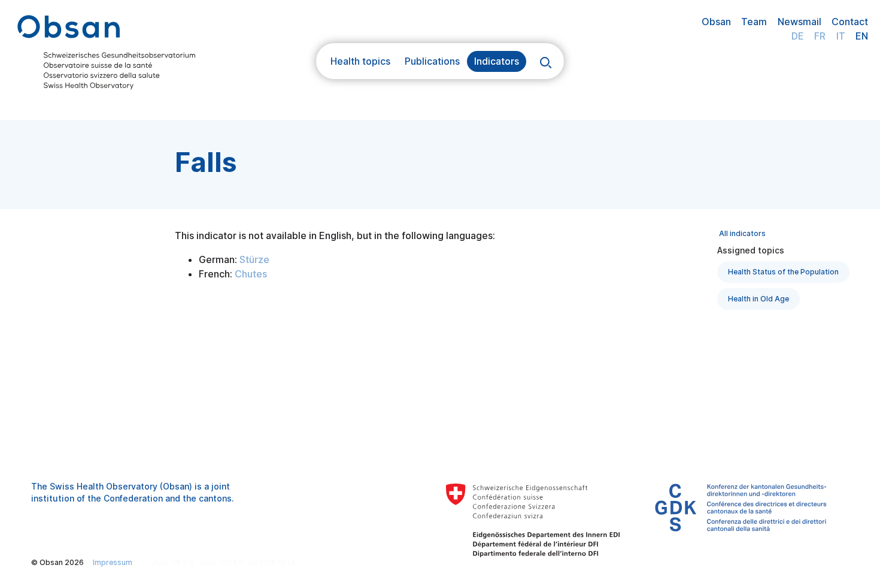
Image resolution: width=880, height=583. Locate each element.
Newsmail (799, 22)
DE (797, 36)
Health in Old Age (758, 298)
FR (820, 36)
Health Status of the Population (783, 271)
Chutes (251, 274)
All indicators (742, 233)
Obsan (716, 22)
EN (861, 36)
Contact (850, 22)
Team (754, 22)
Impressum (112, 562)
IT (840, 36)
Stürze (254, 259)
